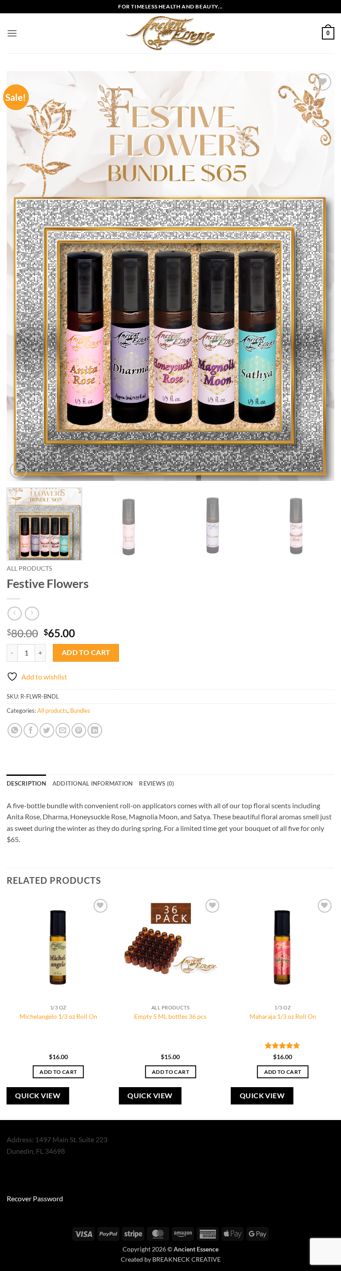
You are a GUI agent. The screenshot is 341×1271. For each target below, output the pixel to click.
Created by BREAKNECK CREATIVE (171, 1259)
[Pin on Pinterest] (78, 730)
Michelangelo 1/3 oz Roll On (58, 1016)
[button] (12, 33)
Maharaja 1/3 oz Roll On (283, 1016)
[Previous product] (32, 613)
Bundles (80, 710)
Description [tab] (26, 783)
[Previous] (24, 276)
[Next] (317, 276)
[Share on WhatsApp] (15, 730)
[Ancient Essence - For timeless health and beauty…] (170, 33)
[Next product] (14, 613)
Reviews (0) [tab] (156, 783)
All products (29, 568)
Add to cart (86, 652)
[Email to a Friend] (63, 730)
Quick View (37, 1096)
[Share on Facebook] (31, 730)
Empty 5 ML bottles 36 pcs (170, 1016)
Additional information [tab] (92, 783)
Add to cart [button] (58, 1072)
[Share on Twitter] (47, 730)
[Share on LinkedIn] (94, 730)
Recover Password (35, 1198)
